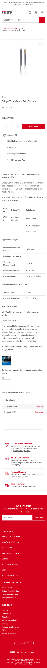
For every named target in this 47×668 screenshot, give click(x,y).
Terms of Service (9, 634)
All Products (7, 588)
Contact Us (6, 614)
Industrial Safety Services (25, 652)
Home (4, 28)
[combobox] (23, 20)
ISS (36, 652)
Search (5, 610)
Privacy (5, 624)
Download (39, 406)
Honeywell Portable (10, 594)
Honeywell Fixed (9, 598)
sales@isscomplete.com (21, 451)
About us (5, 617)
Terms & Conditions (10, 620)
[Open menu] (42, 12)
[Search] (42, 19)
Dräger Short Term (14, 28)
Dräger (4, 97)
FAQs (4, 630)
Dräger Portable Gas (10, 591)
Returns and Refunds (10, 627)
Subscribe (38, 517)
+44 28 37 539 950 (17, 160)
